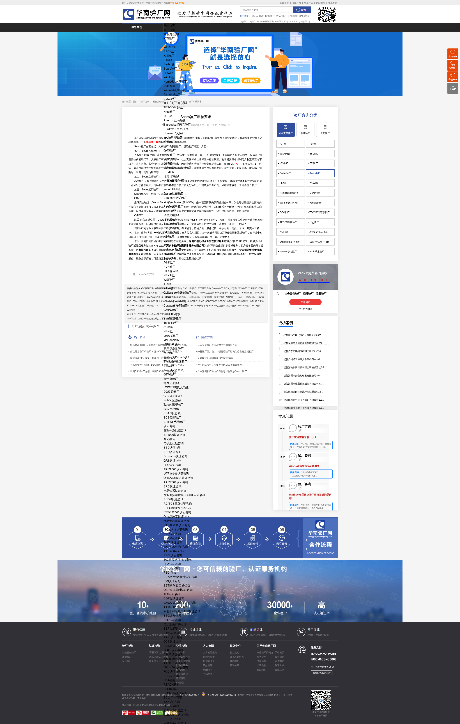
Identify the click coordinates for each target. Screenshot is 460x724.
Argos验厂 (170, 258)
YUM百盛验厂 (172, 318)
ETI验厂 (169, 60)
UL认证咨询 (171, 676)
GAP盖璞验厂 (172, 232)
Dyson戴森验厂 (173, 193)
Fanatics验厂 (172, 94)
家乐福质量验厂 (174, 348)
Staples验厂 (171, 223)
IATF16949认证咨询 (176, 473)
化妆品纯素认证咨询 (176, 516)
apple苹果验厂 (173, 137)
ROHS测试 (171, 689)
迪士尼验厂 (161, 301)
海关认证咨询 (161, 288)
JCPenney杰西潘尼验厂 (179, 245)
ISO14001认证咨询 (298, 21)
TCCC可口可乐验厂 (176, 103)
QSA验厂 (169, 163)
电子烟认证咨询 (174, 443)
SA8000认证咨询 (174, 435)
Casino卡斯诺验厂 (175, 198)
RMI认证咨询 (172, 581)
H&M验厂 (170, 211)
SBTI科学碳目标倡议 (177, 585)
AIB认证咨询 (172, 633)
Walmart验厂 (258, 15)
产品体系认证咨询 (175, 491)
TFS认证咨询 (172, 594)
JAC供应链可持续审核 (178, 559)
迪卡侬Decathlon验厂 (177, 167)
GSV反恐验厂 (172, 409)
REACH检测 (172, 684)
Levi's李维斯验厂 (174, 254)
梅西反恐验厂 (172, 383)
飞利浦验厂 (171, 219)
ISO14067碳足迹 (174, 551)
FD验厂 (168, 202)
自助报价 (284, 2)
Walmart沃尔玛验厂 (176, 90)
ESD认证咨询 (172, 447)
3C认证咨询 (171, 706)
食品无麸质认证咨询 (176, 521)
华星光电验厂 (172, 215)
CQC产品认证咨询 (175, 693)
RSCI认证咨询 (173, 555)
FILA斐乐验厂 (172, 271)
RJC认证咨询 (172, 620)
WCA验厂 (170, 77)
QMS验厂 (170, 150)
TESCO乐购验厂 (174, 107)
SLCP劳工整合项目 (176, 129)
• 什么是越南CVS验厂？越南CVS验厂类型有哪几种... (156, 351)
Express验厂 (172, 228)
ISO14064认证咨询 (176, 547)
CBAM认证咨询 (173, 538)
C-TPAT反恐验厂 (174, 422)
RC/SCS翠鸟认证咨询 (178, 503)
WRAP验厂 (281, 15)
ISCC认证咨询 (173, 637)
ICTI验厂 (169, 38)
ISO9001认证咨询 (265, 21)
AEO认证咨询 (172, 452)
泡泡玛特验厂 (172, 176)
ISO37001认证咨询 (176, 607)
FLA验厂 (169, 73)
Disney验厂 (171, 86)
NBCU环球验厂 (173, 314)
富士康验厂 (171, 379)
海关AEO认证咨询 (145, 288)
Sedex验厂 (171, 64)
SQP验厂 (169, 155)
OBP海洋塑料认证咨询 (178, 590)
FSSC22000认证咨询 (177, 512)
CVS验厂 (169, 241)
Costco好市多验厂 (175, 305)
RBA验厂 (169, 43)
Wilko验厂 (170, 288)
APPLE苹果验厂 (138, 305)
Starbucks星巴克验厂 (177, 124)
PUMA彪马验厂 (173, 206)
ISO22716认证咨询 (176, 529)
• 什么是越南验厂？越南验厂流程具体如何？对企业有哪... (158, 344)
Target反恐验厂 (173, 404)
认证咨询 (169, 426)
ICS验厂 (251, 21)
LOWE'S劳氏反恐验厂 (178, 387)
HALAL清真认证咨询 (177, 525)
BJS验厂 (169, 297)
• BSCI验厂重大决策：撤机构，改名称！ (149, 358)
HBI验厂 (169, 236)
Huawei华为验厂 (174, 133)
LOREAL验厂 (172, 344)
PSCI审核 (170, 572)
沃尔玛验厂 (293, 15)
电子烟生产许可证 (175, 624)
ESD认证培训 (172, 719)
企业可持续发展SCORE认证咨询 (185, 495)
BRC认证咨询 (172, 486)
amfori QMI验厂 (173, 189)
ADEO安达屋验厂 (175, 370)
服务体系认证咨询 (175, 710)
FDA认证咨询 (172, 564)
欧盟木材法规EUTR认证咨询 (182, 611)
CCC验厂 (170, 366)
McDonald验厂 (173, 340)
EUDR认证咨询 (173, 499)
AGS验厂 (169, 262)
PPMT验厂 (170, 172)
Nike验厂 (169, 331)
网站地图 (320, 2)
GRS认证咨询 (172, 460)
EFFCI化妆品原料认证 (178, 508)
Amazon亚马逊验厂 (176, 120)
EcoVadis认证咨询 (175, 456)
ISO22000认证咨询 (176, 469)
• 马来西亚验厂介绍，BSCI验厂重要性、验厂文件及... (156, 364)
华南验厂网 (143, 314)
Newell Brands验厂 (176, 301)
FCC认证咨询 (172, 671)
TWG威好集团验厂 (175, 361)
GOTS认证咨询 (173, 650)
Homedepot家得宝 (175, 81)
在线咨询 (296, 2)
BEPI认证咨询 (173, 628)
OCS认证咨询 (172, 641)
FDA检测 (169, 680)
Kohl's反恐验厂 (173, 400)
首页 (135, 101)
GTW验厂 (170, 374)
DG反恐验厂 (171, 391)
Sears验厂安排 (146, 274)
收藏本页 (332, 2)
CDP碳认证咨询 (174, 598)
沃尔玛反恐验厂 (174, 396)
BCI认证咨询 (172, 568)
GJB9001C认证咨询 (176, 715)
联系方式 (308, 2)
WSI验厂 (169, 279)
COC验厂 (170, 99)
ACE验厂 (169, 116)
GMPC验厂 (171, 310)
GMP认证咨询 (153, 296)
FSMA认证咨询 (173, 654)
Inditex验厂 (171, 323)
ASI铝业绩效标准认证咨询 (180, 577)
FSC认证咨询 (172, 465)
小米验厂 (169, 327)
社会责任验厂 (172, 34)
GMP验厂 (170, 159)
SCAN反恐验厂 (173, 413)
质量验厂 (169, 142)
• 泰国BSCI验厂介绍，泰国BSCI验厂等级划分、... (154, 371)
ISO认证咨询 (172, 702)
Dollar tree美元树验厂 (177, 292)
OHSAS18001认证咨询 (178, 478)
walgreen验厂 (172, 249)
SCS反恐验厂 (172, 417)
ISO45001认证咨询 (176, 659)
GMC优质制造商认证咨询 (180, 603)
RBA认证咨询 (281, 21)
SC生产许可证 (173, 697)
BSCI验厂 (270, 15)
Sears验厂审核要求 (160, 314)
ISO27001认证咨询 (176, 482)
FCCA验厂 (170, 146)
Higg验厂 (169, 111)
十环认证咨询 (172, 534)
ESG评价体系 (172, 615)
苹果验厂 (151, 305)
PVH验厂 (169, 267)
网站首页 (169, 25)
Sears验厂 (170, 68)
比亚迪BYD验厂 (174, 180)
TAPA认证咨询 (173, 542)
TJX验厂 (169, 284)
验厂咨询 (169, 30)
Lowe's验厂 (171, 335)
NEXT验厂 (170, 275)
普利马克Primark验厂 (177, 357)
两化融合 (169, 439)
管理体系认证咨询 (175, 430)
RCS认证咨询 (172, 646)
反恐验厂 (169, 353)
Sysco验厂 (170, 185)
